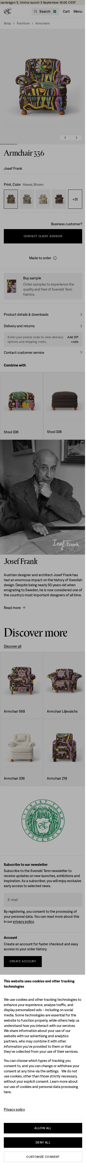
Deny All (43, 1142)
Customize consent (43, 1157)
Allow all (43, 1128)
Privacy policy (14, 1109)
